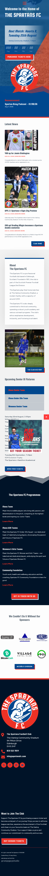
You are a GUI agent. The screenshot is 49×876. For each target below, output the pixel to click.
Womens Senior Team (17, 406)
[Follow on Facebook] (10, 765)
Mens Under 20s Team (18, 398)
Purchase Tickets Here (19, 57)
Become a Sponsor (24, 666)
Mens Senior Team (16, 390)
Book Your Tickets (15, 469)
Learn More (7, 521)
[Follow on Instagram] (16, 765)
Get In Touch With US (24, 596)
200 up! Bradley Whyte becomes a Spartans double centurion (24, 226)
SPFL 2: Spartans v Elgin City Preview (21, 210)
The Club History (34, 370)
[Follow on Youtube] (22, 765)
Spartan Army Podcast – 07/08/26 (21, 104)
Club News (37, 244)
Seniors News (20, 156)
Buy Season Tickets (14, 841)
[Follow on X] (3, 765)
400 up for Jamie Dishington (17, 153)
